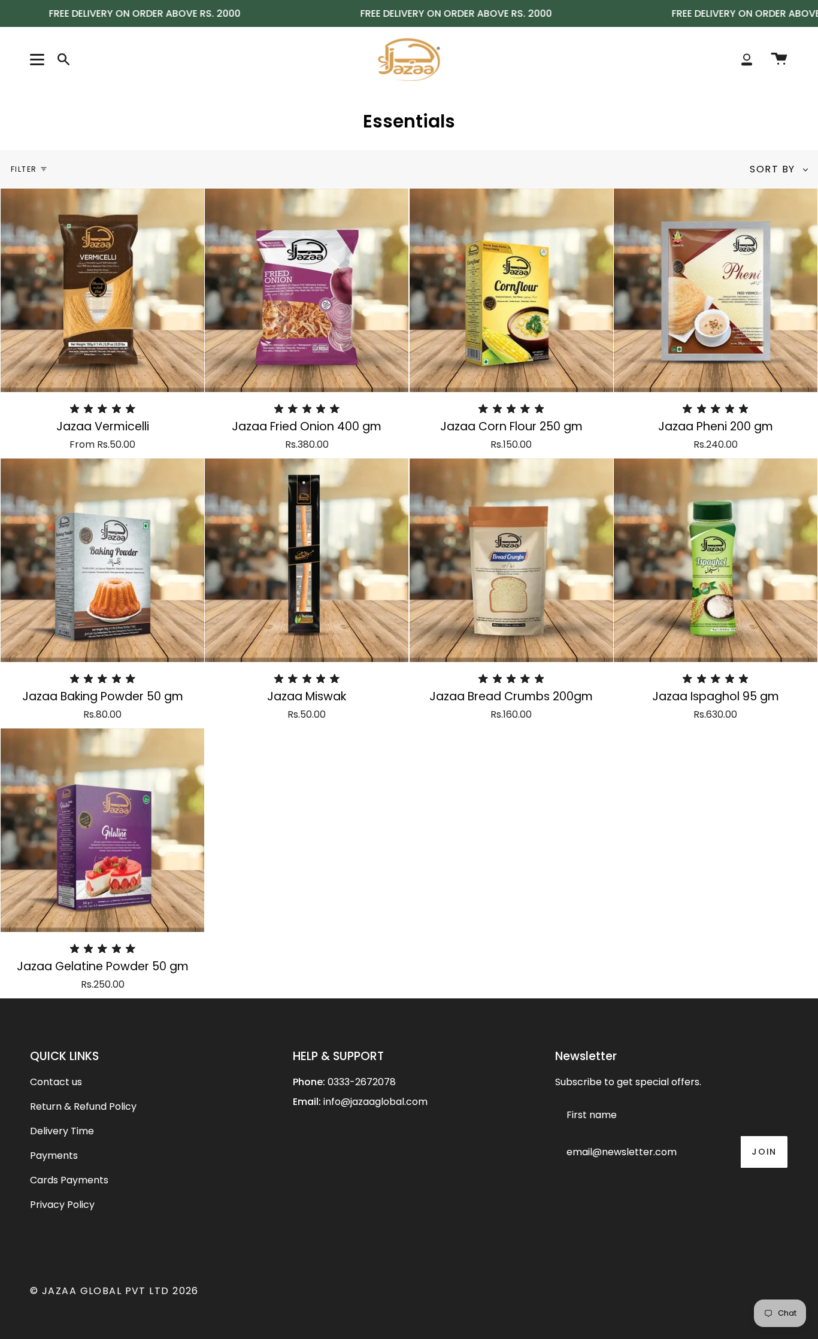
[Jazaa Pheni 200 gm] (715, 290)
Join (764, 1152)
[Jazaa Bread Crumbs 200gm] (511, 560)
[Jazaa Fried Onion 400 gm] (306, 290)
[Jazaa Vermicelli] (102, 290)
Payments (54, 1155)
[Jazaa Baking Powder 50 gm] (102, 560)
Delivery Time (62, 1131)
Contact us (56, 1082)
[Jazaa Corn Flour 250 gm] (511, 290)
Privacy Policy (62, 1205)
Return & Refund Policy (83, 1106)
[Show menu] (39, 59)
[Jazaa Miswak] (306, 560)
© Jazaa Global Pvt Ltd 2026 (114, 1291)
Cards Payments (69, 1180)
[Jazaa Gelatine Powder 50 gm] (102, 830)
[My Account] (747, 59)
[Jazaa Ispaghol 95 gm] (715, 560)
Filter (24, 169)
